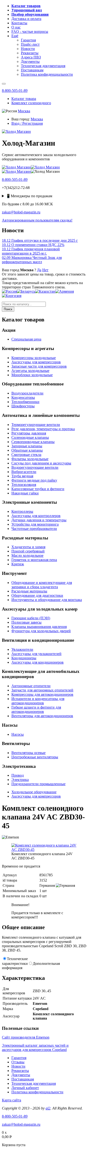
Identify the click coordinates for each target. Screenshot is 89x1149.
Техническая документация (33, 1083)
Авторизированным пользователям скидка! (37, 220)
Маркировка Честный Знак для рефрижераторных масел (32, 260)
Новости (18, 1066)
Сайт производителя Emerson (25, 1037)
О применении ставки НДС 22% (33, 245)
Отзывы (17, 1062)
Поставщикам (22, 1079)
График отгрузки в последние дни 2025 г (40, 240)
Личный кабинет (25, 1088)
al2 (48, 1108)
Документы (20, 1075)
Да (39, 270)
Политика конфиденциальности (37, 1092)
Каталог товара (23, 99)
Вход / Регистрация (27, 123)
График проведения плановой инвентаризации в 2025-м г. (31, 251)
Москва (24, 111)
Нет (45, 270)
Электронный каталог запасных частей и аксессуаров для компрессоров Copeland (35, 1047)
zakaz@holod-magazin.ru (21, 212)
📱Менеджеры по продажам (29, 196)
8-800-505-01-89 (15, 91)
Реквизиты (20, 1071)
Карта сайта (11, 1100)
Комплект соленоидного (31, 103)
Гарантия (18, 1058)
